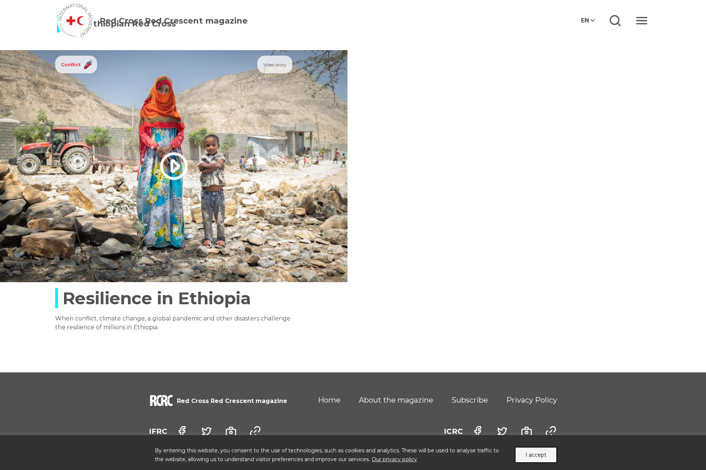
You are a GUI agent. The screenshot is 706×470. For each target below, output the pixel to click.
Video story (274, 64)
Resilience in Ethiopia (157, 298)
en (585, 20)
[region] (353, 452)
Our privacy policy (394, 459)
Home (329, 400)
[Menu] (641, 20)
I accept (535, 455)
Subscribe (470, 400)
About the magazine (396, 400)
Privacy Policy (531, 400)
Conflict (71, 64)
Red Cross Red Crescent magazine (173, 21)
